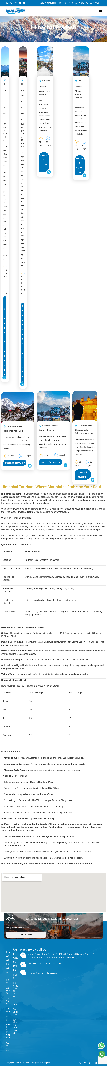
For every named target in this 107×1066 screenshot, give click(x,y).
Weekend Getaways (15, 1026)
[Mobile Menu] (100, 11)
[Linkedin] (95, 1062)
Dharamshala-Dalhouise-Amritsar (84, 429)
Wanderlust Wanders (44, 88)
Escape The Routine (22, 115)
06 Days (22, 284)
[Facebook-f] (85, 1062)
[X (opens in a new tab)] (6, 3)
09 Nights (62, 455)
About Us (8, 990)
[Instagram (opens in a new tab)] (15, 3)
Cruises (15, 1002)
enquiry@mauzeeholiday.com (53, 2)
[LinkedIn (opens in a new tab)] (19, 3)
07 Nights (27, 456)
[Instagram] (90, 1062)
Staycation (15, 1012)
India (15, 976)
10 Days (46, 455)
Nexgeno (46, 1063)
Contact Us (8, 1046)
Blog (8, 1018)
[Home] (43, 32)
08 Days (11, 456)
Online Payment (8, 1031)
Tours (8, 1010)
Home (8, 981)
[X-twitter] (79, 1062)
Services (8, 1001)
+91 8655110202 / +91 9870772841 (85, 2)
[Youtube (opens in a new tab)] (24, 3)
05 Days (4, 278)
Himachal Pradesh (56, 32)
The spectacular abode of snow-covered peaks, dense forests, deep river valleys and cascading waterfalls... (5, 202)
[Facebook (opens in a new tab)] (11, 3)
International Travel (15, 989)
